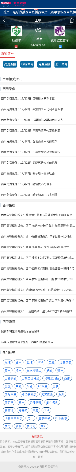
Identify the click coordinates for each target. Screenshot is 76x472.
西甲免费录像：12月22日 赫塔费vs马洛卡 (26, 184)
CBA (46, 410)
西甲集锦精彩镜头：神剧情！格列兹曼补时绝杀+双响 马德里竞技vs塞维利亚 (38, 214)
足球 (8, 362)
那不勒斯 (52, 402)
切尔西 (9, 402)
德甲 (60, 370)
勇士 (30, 418)
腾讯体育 (61, 64)
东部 (30, 386)
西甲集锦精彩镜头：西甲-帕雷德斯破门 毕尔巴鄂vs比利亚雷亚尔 (38, 236)
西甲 (19, 362)
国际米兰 (10, 394)
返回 (4, 20)
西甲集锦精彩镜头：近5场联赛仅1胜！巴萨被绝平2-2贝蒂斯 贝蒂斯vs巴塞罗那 (38, 289)
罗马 (8, 426)
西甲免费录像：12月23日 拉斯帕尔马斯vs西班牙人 (32, 119)
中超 (19, 386)
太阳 (43, 426)
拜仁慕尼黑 (29, 394)
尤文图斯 (47, 394)
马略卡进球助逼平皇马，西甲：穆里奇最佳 (27, 342)
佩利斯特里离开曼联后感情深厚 (20, 331)
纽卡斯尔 (61, 418)
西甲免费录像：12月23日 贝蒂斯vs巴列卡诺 (28, 98)
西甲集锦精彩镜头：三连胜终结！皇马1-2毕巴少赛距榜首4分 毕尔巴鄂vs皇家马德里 (38, 311)
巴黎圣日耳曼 (30, 378)
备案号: (22, 466)
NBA (40, 362)
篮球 (30, 362)
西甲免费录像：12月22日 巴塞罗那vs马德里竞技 (30, 152)
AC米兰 (43, 386)
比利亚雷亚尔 (13, 418)
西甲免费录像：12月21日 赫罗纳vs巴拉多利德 (29, 194)
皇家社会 (44, 418)
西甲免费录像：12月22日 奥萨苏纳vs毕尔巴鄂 (29, 162)
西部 (67, 378)
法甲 (19, 370)
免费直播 (44, 64)
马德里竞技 (51, 378)
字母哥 (31, 426)
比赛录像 (65, 362)
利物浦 (9, 410)
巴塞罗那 (10, 378)
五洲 (61, 394)
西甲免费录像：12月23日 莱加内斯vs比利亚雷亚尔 (32, 109)
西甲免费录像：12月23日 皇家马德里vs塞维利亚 (30, 130)
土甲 (38, 20)
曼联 (55, 386)
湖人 (21, 402)
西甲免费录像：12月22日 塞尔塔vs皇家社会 (28, 173)
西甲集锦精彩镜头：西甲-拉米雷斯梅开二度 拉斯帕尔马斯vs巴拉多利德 (38, 279)
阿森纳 (23, 410)
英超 (51, 362)
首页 (72, 20)
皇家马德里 (34, 370)
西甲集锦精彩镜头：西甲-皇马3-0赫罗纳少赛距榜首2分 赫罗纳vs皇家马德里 (38, 257)
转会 (19, 426)
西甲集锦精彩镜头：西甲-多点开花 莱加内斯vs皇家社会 (35, 247)
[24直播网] (13, 4)
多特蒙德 (35, 402)
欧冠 (49, 370)
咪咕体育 (27, 64)
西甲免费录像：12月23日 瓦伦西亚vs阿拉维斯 (29, 141)
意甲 (8, 370)
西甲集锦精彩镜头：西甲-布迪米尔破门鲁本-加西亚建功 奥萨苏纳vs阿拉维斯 (38, 225)
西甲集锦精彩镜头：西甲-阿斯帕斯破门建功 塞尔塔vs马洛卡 (37, 300)
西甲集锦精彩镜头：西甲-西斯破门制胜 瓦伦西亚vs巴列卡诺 (37, 268)
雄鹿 (35, 410)
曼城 (8, 386)
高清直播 (10, 64)
